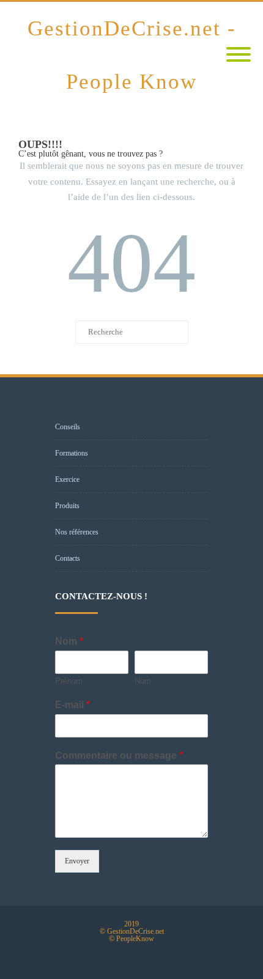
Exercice (67, 479)
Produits (67, 505)
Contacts (67, 558)
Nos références (76, 532)
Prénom (69, 680)
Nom (69, 641)
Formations (71, 453)
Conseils (67, 427)
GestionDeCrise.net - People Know (132, 55)
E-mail (72, 705)
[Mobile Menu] (238, 55)
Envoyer (77, 861)
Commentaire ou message (119, 755)
